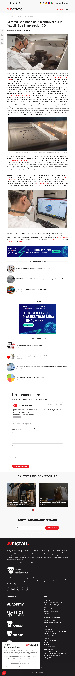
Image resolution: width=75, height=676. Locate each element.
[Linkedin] (2, 35)
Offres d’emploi (49, 608)
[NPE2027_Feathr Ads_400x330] (37, 319)
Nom (13, 445)
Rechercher (60, 9)
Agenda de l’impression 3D (52, 606)
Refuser (8, 667)
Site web (14, 457)
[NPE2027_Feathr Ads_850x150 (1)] (37, 251)
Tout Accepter (34, 667)
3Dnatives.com (25, 563)
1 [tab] (33, 510)
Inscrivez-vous (52, 528)
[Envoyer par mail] (2, 39)
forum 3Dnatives (62, 238)
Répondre (17, 417)
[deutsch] (40, 3)
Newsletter (47, 610)
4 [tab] (41, 510)
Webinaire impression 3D (52, 612)
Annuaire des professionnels (53, 602)
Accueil (9, 16)
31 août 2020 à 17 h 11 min (54, 404)
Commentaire (15, 432)
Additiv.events (36, 563)
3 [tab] (39, 510)
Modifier (21, 667)
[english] (43, 3)
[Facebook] (2, 31)
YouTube (52, 240)
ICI (63, 233)
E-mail (14, 451)
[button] (4, 673)
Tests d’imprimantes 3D (51, 604)
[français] (49, 3)
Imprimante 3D (49, 600)
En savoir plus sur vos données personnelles (15, 661)
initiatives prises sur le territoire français (22, 160)
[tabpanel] (22, 495)
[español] (46, 3)
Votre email (21, 528)
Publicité (58, 3)
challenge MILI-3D (42, 183)
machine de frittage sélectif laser (19, 95)
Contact (66, 3)
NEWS (30, 16)
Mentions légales (50, 665)
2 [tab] (36, 510)
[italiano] (52, 3)
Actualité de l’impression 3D (20, 16)
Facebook (12, 241)
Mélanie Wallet (25, 30)
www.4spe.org (11, 584)
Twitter (20, 241)
